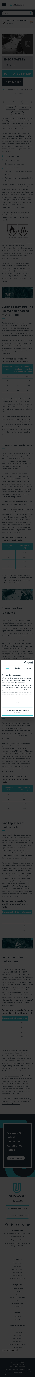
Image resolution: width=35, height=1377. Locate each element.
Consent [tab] (6, 668)
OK (17, 703)
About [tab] (29, 668)
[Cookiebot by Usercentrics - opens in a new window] (25, 662)
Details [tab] (17, 668)
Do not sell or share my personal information (18, 712)
